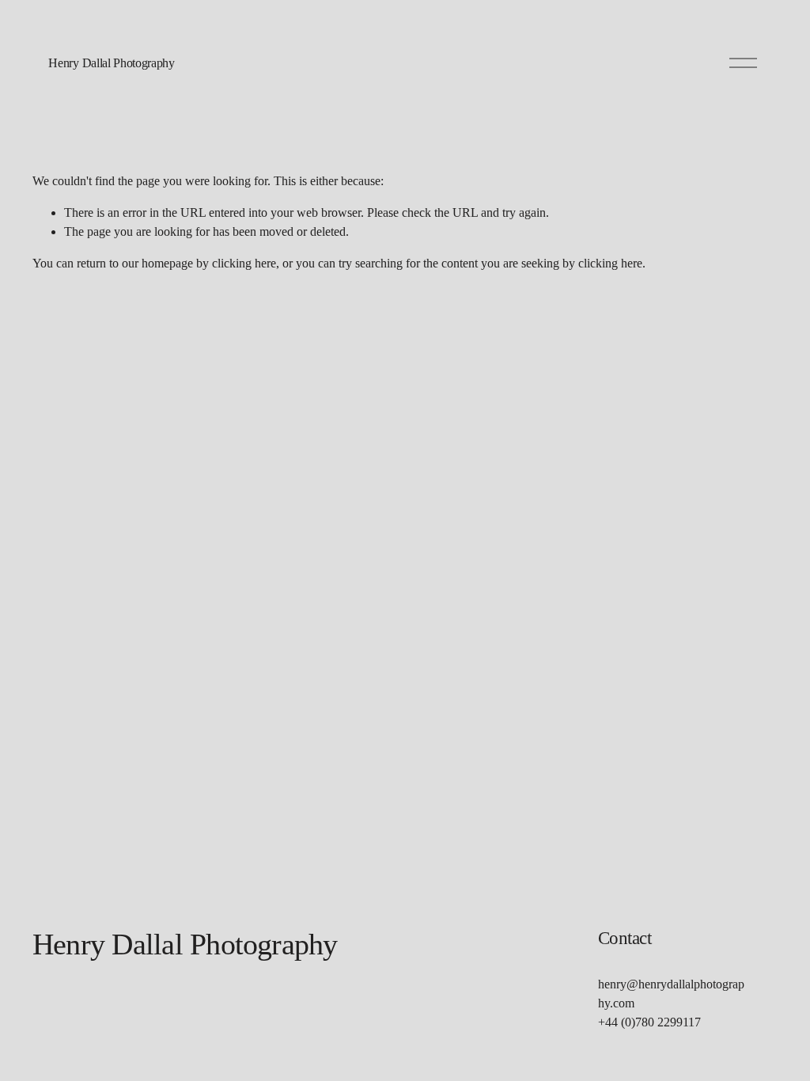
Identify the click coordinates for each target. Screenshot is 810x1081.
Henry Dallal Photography (111, 63)
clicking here (244, 263)
